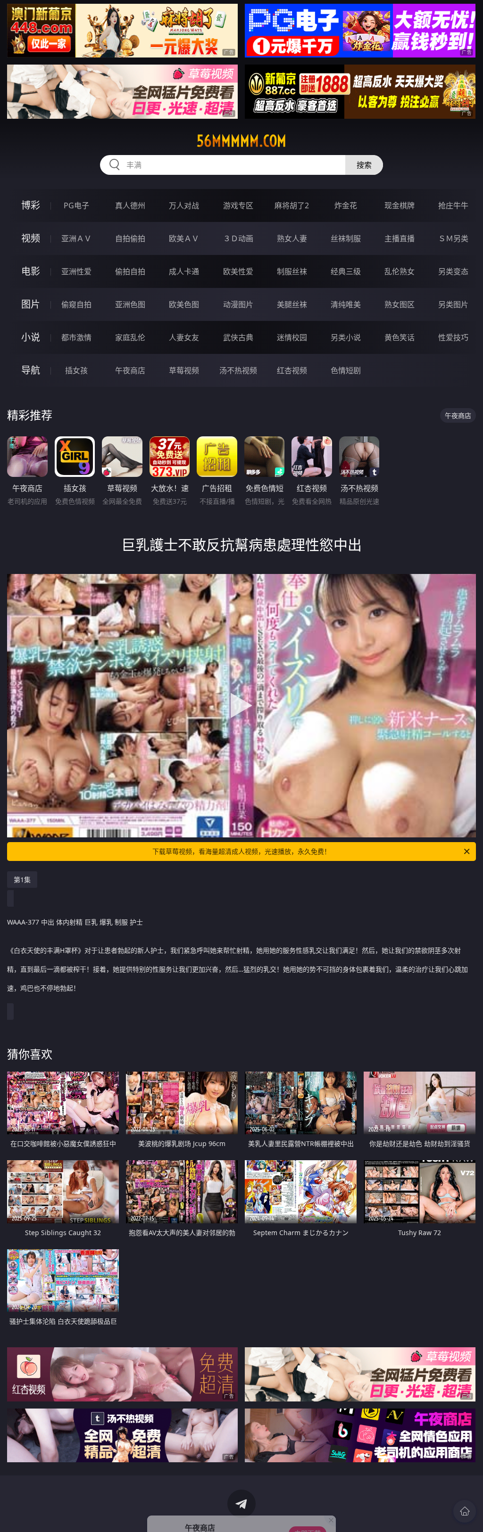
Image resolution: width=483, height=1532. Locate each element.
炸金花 (345, 205)
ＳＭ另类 (453, 238)
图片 (30, 304)
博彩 (30, 205)
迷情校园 (292, 337)
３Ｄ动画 (238, 238)
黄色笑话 (399, 337)
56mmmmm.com (241, 140)
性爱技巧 (453, 337)
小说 (30, 337)
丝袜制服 (346, 238)
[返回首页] (464, 1511)
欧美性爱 (238, 271)
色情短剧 (346, 370)
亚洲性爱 (76, 271)
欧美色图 (184, 304)
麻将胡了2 (292, 205)
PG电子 (76, 205)
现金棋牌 (399, 205)
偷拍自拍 (130, 271)
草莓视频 (184, 370)
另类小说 (346, 337)
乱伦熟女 (399, 271)
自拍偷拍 (130, 238)
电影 (30, 271)
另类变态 (453, 271)
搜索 (364, 165)
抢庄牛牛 (453, 205)
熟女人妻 (292, 238)
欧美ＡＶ (184, 238)
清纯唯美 (346, 304)
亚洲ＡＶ (76, 238)
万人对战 (184, 205)
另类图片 (453, 304)
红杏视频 (292, 370)
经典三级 (346, 271)
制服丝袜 (292, 271)
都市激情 (76, 337)
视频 (30, 238)
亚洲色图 (130, 304)
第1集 (22, 879)
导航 (30, 370)
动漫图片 (238, 304)
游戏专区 (238, 205)
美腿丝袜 (292, 304)
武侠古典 (238, 337)
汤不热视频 (238, 370)
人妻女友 (184, 337)
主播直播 (399, 238)
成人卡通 (184, 271)
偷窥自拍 (76, 304)
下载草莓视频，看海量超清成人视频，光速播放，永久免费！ (241, 851)
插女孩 (76, 370)
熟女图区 (399, 304)
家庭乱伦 (130, 337)
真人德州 (130, 205)
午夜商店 (130, 370)
